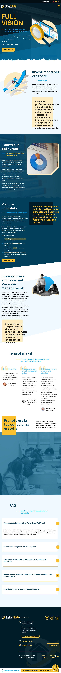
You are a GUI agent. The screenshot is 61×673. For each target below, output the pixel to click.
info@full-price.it (27, 645)
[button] (58, 6)
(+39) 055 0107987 (27, 641)
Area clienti (45, 1)
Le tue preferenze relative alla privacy (37, 670)
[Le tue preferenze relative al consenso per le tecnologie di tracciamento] (2, 671)
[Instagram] (52, 618)
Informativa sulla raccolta (11, 670)
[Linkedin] (57, 618)
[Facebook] (47, 618)
